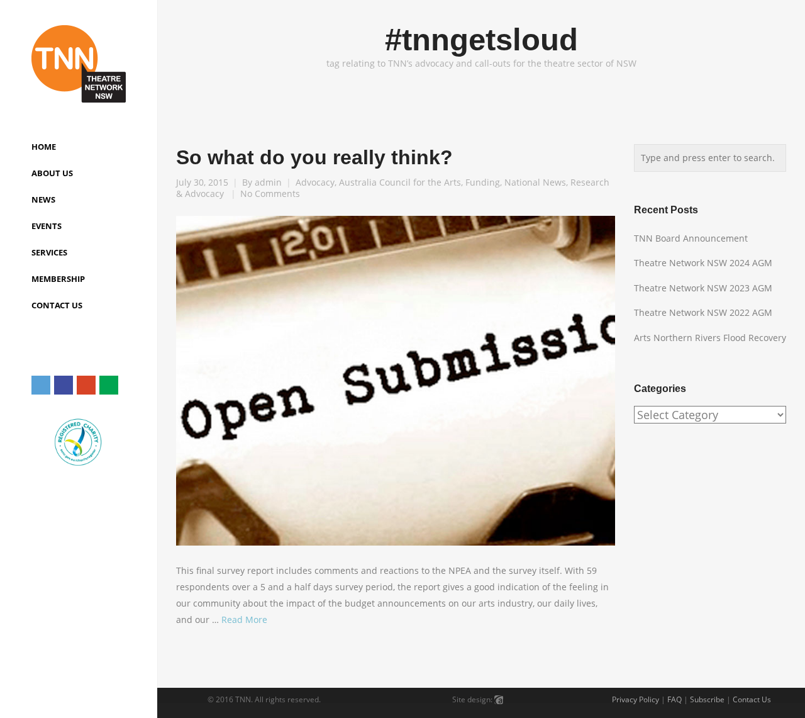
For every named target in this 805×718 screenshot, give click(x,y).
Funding (482, 182)
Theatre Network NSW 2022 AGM (703, 312)
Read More (244, 619)
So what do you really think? (314, 157)
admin (268, 182)
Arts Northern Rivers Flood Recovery (710, 338)
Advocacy (315, 182)
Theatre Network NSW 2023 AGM (703, 288)
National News (535, 182)
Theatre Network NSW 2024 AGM (703, 263)
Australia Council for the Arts (400, 182)
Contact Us (752, 699)
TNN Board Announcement (691, 238)
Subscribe (707, 699)
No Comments (270, 193)
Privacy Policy (635, 699)
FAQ (674, 699)
